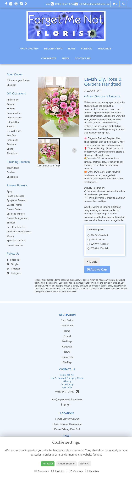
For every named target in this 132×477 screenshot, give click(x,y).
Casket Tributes (15, 205)
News (65, 58)
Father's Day (13, 122)
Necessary (43, 471)
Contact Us (82, 58)
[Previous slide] (42, 150)
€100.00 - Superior (99, 244)
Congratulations (14, 113)
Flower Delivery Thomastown (67, 424)
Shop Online (28, 48)
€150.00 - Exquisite (100, 248)
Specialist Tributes (16, 240)
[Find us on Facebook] (7, 4)
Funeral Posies (14, 209)
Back (93, 261)
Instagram (15, 273)
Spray (10, 191)
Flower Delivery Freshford (67, 429)
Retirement (12, 140)
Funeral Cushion (15, 245)
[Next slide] (74, 150)
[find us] (27, 4)
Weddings (104, 48)
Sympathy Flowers (16, 200)
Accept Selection (66, 463)
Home (71, 48)
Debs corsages (14, 117)
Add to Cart (98, 269)
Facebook (15, 260)
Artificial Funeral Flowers (19, 231)
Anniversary (13, 99)
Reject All (85, 463)
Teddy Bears (13, 168)
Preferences (76, 471)
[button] (49, 151)
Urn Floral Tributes (16, 227)
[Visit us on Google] (11, 4)
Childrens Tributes (16, 213)
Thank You (12, 153)
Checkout (11, 85)
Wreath (10, 236)
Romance (11, 144)
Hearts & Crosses (15, 196)
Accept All (48, 463)
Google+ (14, 264)
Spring (10, 149)
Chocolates (12, 177)
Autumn (10, 104)
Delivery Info (53, 48)
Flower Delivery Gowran (67, 419)
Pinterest (15, 268)
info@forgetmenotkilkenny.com (67, 399)
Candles (11, 172)
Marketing (93, 471)
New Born (11, 135)
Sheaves (11, 222)
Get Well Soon (14, 131)
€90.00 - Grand (98, 239)
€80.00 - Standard (99, 235)
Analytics (59, 471)
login (48, 4)
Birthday (11, 108)
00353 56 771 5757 (65, 391)
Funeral (86, 48)
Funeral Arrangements (18, 218)
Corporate (48, 58)
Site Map (67, 362)
